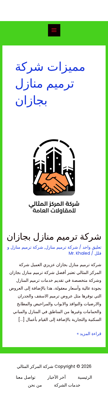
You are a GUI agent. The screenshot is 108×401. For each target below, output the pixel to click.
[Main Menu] (54, 30)
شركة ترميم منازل (61, 247)
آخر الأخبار (56, 377)
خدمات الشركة (67, 385)
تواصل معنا (25, 377)
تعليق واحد (91, 247)
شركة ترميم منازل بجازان (54, 236)
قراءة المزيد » (89, 333)
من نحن (35, 385)
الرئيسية (85, 377)
